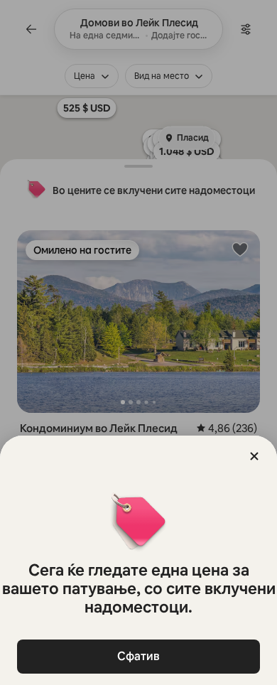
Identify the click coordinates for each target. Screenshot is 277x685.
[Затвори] (254, 456)
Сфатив (138, 656)
